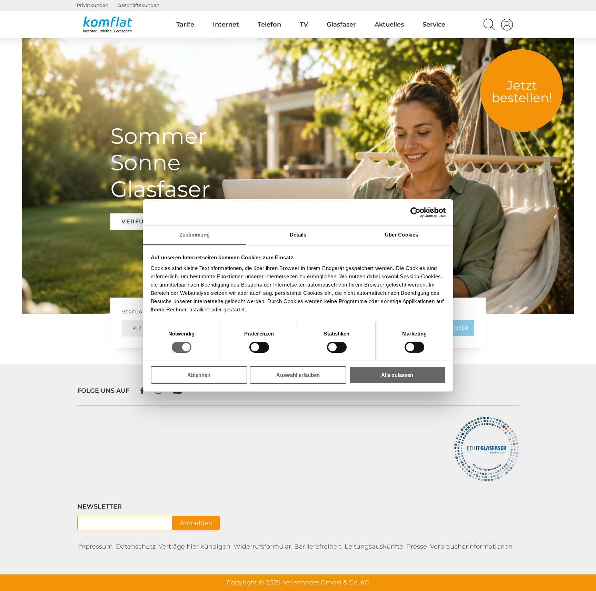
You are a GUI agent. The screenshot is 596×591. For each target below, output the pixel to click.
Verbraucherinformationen (471, 546)
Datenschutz (136, 546)
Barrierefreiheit (317, 546)
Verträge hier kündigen (194, 546)
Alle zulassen (397, 375)
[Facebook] (142, 390)
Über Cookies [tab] (401, 235)
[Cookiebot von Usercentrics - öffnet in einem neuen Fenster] (415, 212)
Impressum (95, 546)
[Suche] (489, 26)
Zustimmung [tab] (194, 235)
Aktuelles (389, 24)
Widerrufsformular (262, 546)
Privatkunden (92, 5)
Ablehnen (198, 375)
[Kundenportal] (507, 26)
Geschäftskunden (138, 5)
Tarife (185, 24)
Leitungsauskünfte (374, 546)
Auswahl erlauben (298, 375)
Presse (416, 546)
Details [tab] (298, 235)
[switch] (259, 347)
